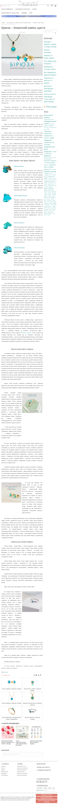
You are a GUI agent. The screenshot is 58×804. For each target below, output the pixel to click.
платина (45, 176)
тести (52, 204)
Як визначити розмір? (22, 773)
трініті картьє (46, 127)
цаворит (45, 196)
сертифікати (50, 185)
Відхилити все (46, 798)
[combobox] (50, 30)
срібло (46, 178)
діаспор (52, 199)
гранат (49, 191)
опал (45, 199)
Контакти (3, 766)
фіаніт (55, 201)
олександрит (46, 175)
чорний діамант (53, 209)
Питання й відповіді (21, 769)
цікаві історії (47, 169)
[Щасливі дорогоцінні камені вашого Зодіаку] (36, 738)
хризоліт (54, 200)
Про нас (3, 768)
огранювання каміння (48, 157)
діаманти (47, 156)
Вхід (1, 6)
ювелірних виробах (26, 332)
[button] (4, 6)
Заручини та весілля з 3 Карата (49, 80)
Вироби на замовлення (22, 768)
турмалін (51, 187)
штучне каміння (52, 203)
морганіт (49, 193)
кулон (54, 178)
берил (45, 193)
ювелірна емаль (51, 190)
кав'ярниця (54, 179)
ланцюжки (54, 169)
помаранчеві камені (48, 213)
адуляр (50, 173)
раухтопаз (54, 193)
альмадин (54, 194)
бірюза (6, 672)
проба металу (51, 176)
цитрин (48, 184)
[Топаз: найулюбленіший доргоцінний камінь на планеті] (22, 738)
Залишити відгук (44, 770)
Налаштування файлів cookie (46, 801)
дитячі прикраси (52, 197)
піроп (50, 210)
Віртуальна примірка (22, 775)
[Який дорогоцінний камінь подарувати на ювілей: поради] (7, 738)
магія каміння (47, 204)
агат (51, 175)
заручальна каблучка (50, 161)
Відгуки (3, 769)
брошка (54, 185)
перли (45, 200)
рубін (45, 184)
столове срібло (49, 163)
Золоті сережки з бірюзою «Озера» (11, 689)
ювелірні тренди (50, 171)
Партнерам (4, 773)
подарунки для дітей (49, 181)
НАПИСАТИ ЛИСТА (43, 767)
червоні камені (50, 212)
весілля (51, 126)
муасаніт (50, 207)
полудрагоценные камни (49, 119)
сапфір (45, 190)
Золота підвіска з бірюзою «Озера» (12, 703)
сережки (51, 178)
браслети (46, 165)
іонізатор (46, 191)
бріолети (46, 182)
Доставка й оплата (21, 766)
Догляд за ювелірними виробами (48, 88)
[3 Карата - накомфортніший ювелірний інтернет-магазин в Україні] (28, 2)
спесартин (46, 210)
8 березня (49, 200)
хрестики (46, 179)
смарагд (46, 173)
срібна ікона (50, 182)
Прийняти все (46, 795)
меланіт (49, 214)
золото (54, 175)
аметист (46, 194)
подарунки (48, 151)
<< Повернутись (5, 675)
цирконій (46, 203)
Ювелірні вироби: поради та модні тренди (50, 44)
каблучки (50, 189)
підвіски (49, 179)
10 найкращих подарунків (48, 131)
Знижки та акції (20, 771)
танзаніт (48, 199)
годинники (46, 187)
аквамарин (54, 191)
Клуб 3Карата (4, 775)
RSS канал (51, 106)
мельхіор (54, 207)
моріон (50, 194)
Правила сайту (4, 771)
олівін (45, 201)
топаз (55, 182)
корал (48, 201)
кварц (45, 189)
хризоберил (46, 209)
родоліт (49, 196)
